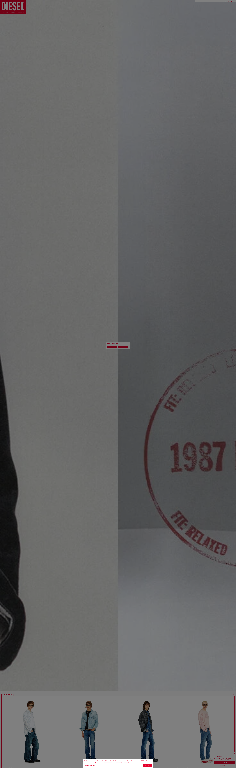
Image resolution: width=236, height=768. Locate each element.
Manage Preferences (108, 762)
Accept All (147, 765)
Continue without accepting (89, 765)
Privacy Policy (119, 762)
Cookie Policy (126, 762)
